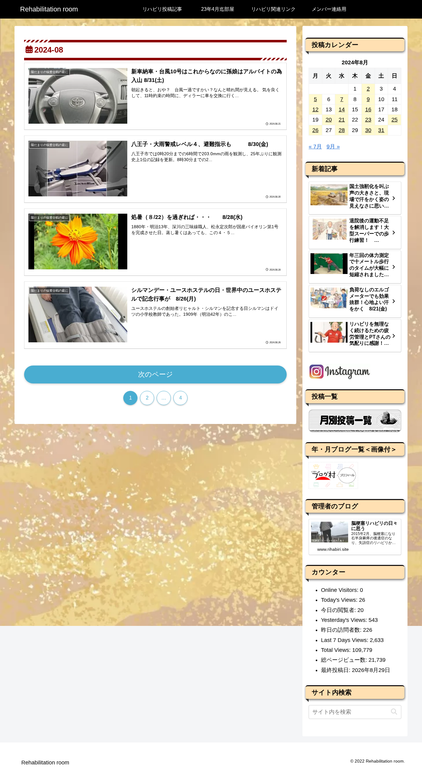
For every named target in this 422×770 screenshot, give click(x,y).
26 (315, 130)
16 (368, 109)
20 (329, 120)
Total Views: (336, 650)
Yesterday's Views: (345, 620)
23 (368, 120)
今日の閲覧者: (339, 610)
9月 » (333, 146)
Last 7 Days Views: (345, 640)
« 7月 (315, 146)
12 (315, 109)
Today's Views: (340, 600)
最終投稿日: (336, 670)
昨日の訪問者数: (342, 630)
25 (394, 120)
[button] (394, 711)
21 (342, 120)
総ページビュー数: (345, 660)
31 (381, 130)
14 (342, 109)
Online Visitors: (340, 590)
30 (368, 130)
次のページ (155, 374)
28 (342, 130)
